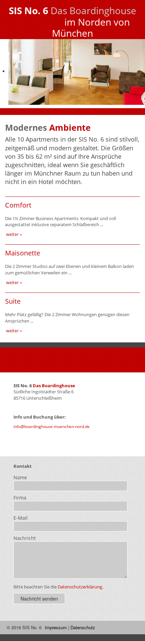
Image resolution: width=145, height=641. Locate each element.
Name (20, 477)
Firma (19, 497)
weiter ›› (13, 234)
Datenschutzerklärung (80, 587)
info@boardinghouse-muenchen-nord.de (51, 426)
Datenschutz (82, 627)
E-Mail (20, 518)
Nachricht (24, 538)
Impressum (56, 627)
